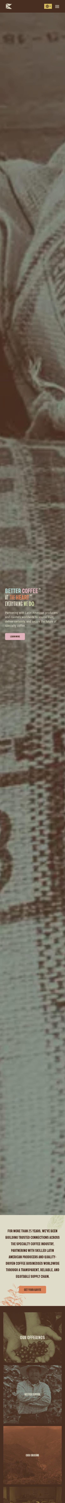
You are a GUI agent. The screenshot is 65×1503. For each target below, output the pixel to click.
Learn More (15, 636)
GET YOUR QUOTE (32, 1290)
